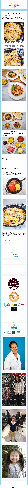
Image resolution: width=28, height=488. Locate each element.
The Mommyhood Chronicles (14, 5)
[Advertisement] (14, 316)
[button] (14, 10)
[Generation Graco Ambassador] (5, 306)
